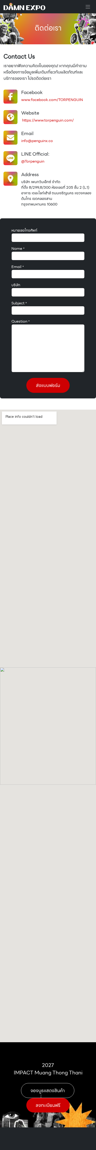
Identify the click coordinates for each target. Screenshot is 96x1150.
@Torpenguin (32, 161)
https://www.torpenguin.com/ (47, 120)
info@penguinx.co (37, 141)
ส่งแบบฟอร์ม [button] (48, 385)
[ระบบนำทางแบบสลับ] (88, 6)
